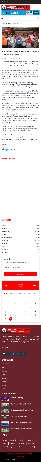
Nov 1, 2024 (7, 58)
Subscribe (20, 274)
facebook (22, 447)
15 (35, 307)
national (13, 440)
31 (10, 319)
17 (10, 311)
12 (20, 307)
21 (30, 311)
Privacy (23, 459)
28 (30, 315)
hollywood (30, 443)
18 (15, 311)
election (13, 443)
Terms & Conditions (11, 459)
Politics (15, 24)
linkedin (31, 447)
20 (25, 311)
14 (30, 307)
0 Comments (17, 58)
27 (25, 315)
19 (20, 311)
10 (10, 307)
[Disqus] (20, 190)
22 (35, 311)
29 (35, 315)
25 (15, 315)
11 (15, 307)
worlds (21, 440)
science (21, 443)
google (13, 447)
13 (25, 307)
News (9, 24)
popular (29, 440)
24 (10, 315)
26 (20, 315)
